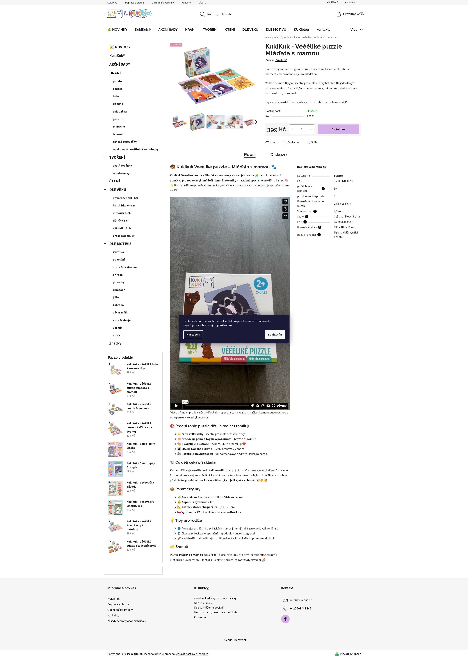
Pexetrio (227, 640)
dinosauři (119, 290)
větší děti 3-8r (122, 228)
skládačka (120, 112)
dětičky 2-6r (121, 221)
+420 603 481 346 (300, 609)
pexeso (118, 89)
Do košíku (338, 129)
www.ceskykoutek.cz (195, 418)
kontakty (186, 3)
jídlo (116, 297)
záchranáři (120, 313)
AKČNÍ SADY (119, 64)
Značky (115, 343)
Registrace (351, 2)
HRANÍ (115, 73)
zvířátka (118, 252)
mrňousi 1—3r (122, 213)
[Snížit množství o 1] (292, 129)
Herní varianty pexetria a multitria (215, 612)
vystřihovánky (122, 166)
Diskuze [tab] (278, 154)
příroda (118, 275)
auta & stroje (122, 320)
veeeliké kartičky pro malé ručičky (215, 598)
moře (116, 335)
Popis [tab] (250, 154)
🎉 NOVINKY (120, 47)
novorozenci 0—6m (125, 198)
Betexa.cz (240, 640)
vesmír (117, 328)
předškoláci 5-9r (123, 236)
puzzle (117, 81)
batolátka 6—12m (124, 206)
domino (118, 104)
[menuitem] (117, 29)
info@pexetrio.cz (301, 600)
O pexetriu (200, 617)
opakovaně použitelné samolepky (136, 149)
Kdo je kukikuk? (203, 603)
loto (116, 96)
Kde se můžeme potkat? (209, 607)
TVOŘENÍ (117, 157)
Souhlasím (275, 335)
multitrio (119, 127)
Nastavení (193, 335)
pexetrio (118, 119)
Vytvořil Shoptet (350, 654)
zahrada (118, 305)
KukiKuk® (117, 55)
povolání (119, 260)
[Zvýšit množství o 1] (311, 129)
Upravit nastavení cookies (192, 654)
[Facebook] (285, 619)
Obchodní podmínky (163, 3)
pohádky (118, 282)
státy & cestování (125, 267)
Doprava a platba (134, 3)
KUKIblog (112, 3)
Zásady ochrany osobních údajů (126, 621)
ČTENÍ (114, 181)
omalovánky (121, 173)
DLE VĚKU (117, 189)
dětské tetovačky (125, 142)
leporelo (118, 134)
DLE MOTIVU (120, 244)
